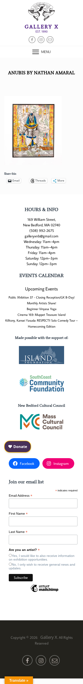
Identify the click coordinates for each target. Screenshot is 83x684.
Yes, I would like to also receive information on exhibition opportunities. (41, 557)
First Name (18, 513)
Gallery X (42, 27)
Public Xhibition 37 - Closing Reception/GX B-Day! (41, 297)
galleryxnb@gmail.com (41, 236)
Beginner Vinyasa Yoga (41, 309)
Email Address (20, 495)
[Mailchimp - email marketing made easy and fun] (44, 592)
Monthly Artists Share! (41, 303)
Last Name (18, 532)
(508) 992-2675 (41, 230)
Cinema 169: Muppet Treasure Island (41, 315)
